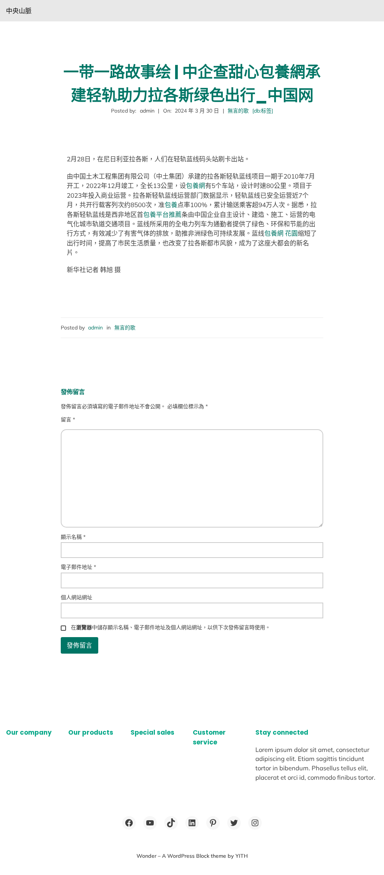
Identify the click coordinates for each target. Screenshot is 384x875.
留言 (68, 419)
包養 (171, 205)
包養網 (195, 185)
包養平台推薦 (162, 214)
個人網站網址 (76, 597)
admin (95, 327)
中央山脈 (19, 11)
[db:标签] (262, 110)
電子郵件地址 (78, 567)
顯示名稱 (73, 537)
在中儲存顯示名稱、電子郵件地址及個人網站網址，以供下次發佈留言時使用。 (170, 627)
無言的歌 (238, 110)
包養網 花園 (281, 233)
